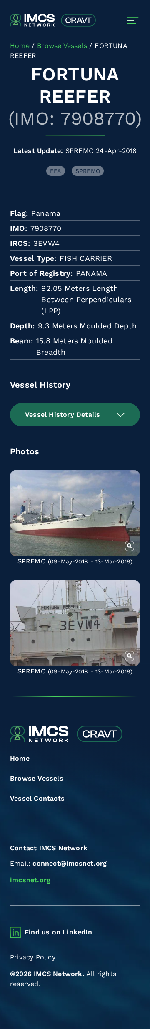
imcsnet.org (30, 880)
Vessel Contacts (37, 798)
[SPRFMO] (75, 513)
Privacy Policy (32, 957)
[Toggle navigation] (132, 20)
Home (20, 758)
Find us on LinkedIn (58, 932)
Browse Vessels (36, 778)
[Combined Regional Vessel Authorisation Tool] (53, 21)
